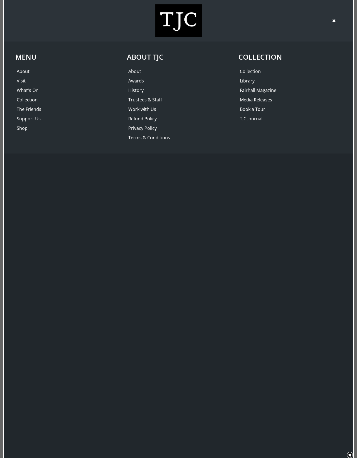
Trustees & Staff (145, 100)
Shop (22, 128)
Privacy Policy (142, 128)
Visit (21, 81)
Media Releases (256, 100)
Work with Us (142, 109)
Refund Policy (142, 119)
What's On (27, 90)
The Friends (29, 109)
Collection (27, 100)
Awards (136, 81)
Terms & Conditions (149, 138)
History (136, 90)
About (23, 71)
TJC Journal (251, 119)
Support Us (29, 119)
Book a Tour (252, 109)
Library (247, 81)
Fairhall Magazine (258, 90)
